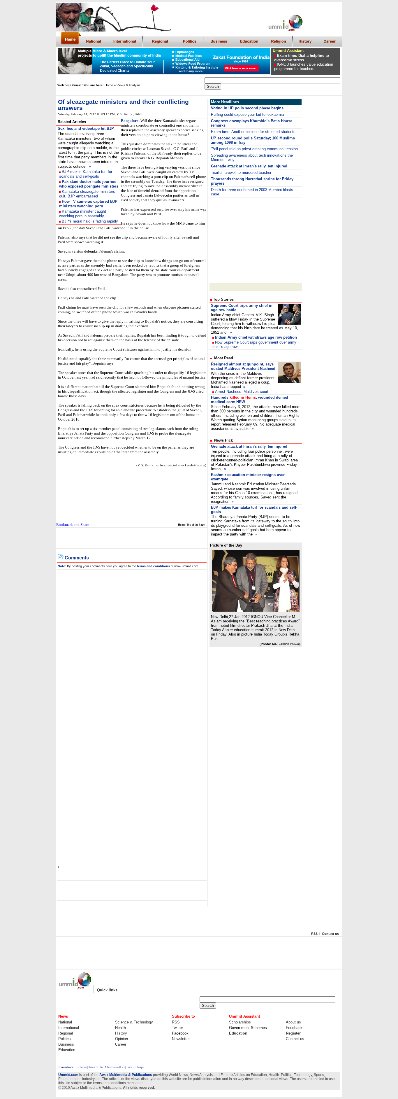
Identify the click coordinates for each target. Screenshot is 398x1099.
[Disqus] (132, 642)
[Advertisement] (131, 538)
